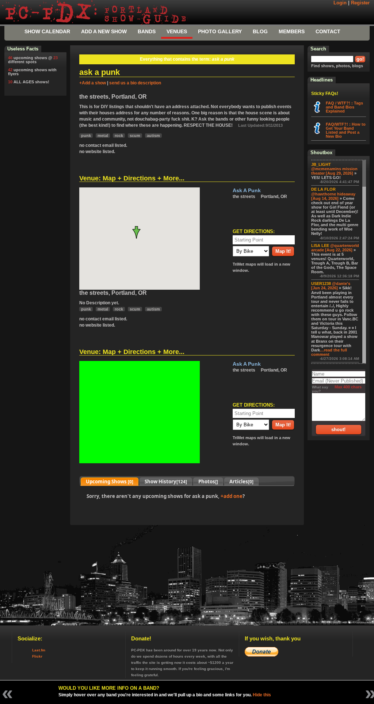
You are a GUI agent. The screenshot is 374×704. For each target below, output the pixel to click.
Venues (177, 31)
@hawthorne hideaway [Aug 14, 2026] (333, 196)
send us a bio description (135, 82)
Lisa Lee (320, 245)
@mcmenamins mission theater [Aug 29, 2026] (334, 171)
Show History (166, 481)
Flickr (37, 656)
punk (86, 135)
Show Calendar (47, 31)
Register (360, 2)
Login (340, 2)
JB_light (321, 164)
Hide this (262, 694)
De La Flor (323, 189)
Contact (328, 31)
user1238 (321, 283)
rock (119, 135)
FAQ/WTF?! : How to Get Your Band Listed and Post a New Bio (346, 130)
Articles (241, 481)
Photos (208, 481)
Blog (260, 31)
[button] (139, 232)
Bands (147, 31)
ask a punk (247, 190)
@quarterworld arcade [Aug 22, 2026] (335, 247)
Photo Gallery (220, 31)
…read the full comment (329, 352)
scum (135, 135)
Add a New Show (104, 31)
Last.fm (38, 650)
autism (153, 135)
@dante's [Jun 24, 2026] (330, 285)
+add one (232, 496)
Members (292, 31)
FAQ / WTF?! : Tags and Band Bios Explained (344, 107)
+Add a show (92, 82)
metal (103, 135)
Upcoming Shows (109, 481)
